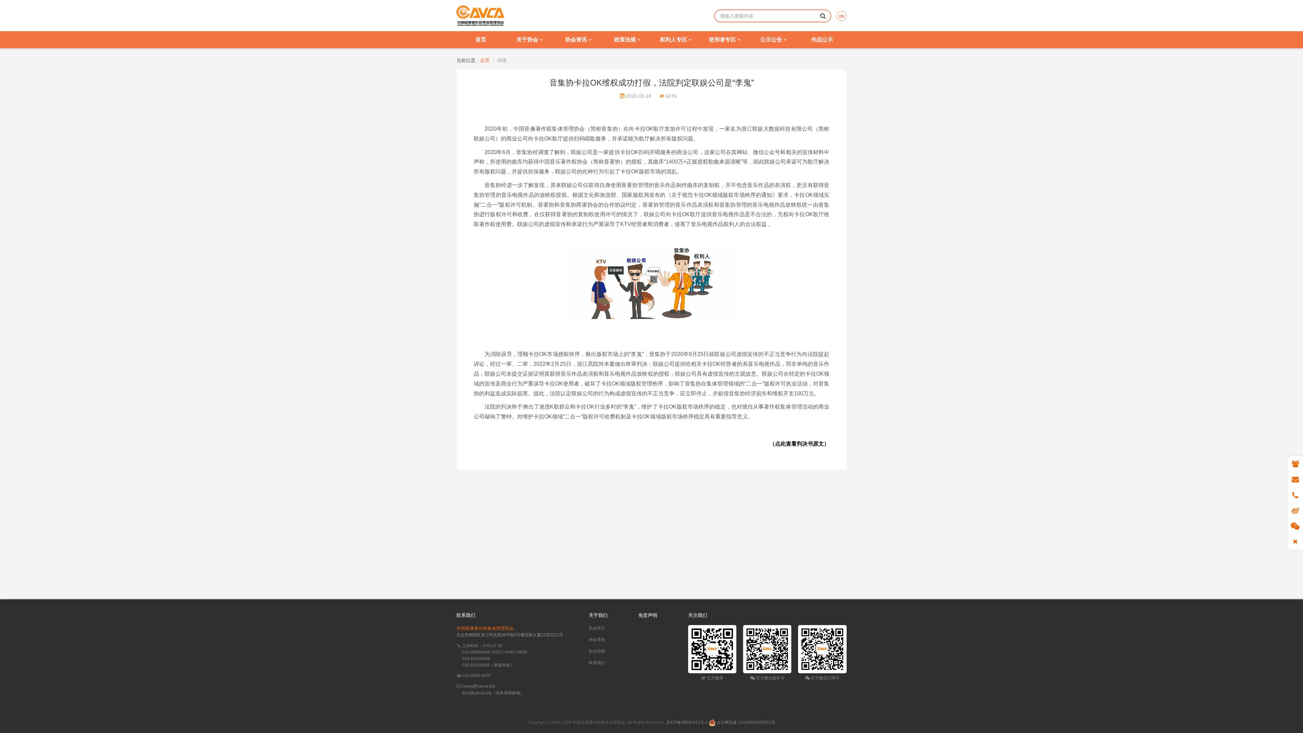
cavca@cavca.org (478, 686)
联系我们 (597, 662)
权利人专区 (674, 39)
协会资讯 (576, 39)
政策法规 (625, 39)
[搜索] (823, 15)
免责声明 (647, 615)
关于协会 (528, 39)
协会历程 (597, 651)
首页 (480, 39)
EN (841, 16)
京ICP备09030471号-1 (687, 722)
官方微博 (714, 678)
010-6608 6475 (476, 675)
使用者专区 (723, 39)
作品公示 (822, 39)
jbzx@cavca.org (477, 693)
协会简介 (597, 628)
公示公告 (771, 39)
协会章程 (597, 639)
